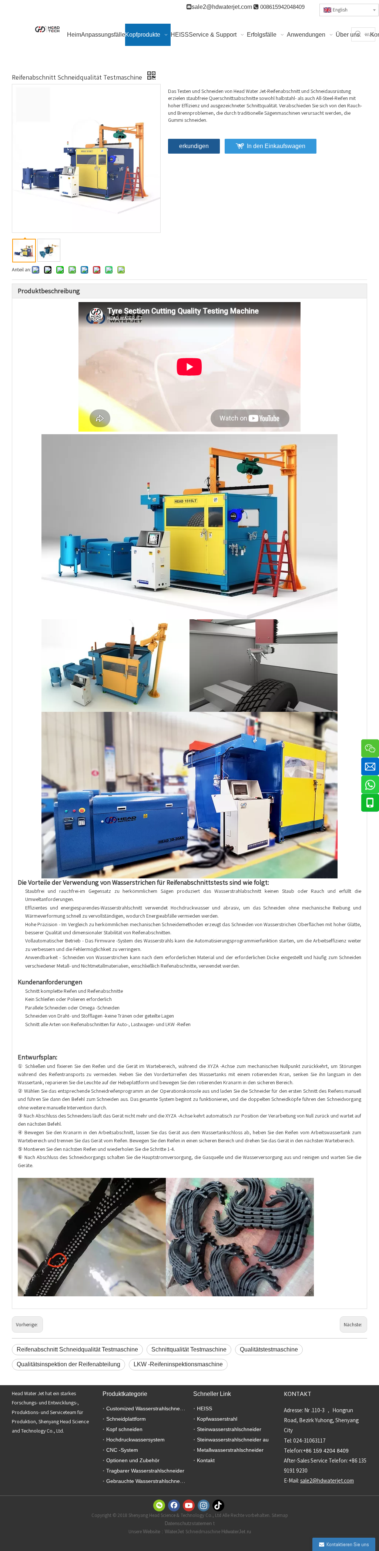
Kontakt (206, 1460)
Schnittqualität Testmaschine (189, 1349)
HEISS (204, 1408)
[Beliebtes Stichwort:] (358, 34)
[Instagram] (203, 1505)
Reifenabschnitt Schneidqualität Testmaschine (77, 1349)
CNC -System (122, 1450)
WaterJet (175, 1531)
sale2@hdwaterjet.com (222, 7)
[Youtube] (189, 1505)
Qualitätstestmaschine (269, 1349)
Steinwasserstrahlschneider (229, 1429)
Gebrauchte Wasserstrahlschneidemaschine (157, 1481)
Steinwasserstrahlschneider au (233, 1440)
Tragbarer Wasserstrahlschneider (145, 1471)
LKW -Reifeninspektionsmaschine (178, 1364)
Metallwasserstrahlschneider (230, 1450)
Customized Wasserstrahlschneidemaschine (157, 1408)
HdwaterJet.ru (236, 1531)
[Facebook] (174, 1505)
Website (152, 1531)
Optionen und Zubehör (133, 1460)
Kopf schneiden (124, 1429)
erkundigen (194, 146)
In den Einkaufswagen (276, 146)
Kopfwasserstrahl (217, 1419)
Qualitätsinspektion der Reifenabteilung (68, 1364)
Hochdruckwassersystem (135, 1440)
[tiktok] (218, 1505)
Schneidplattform (126, 1419)
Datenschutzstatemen (189, 1523)
